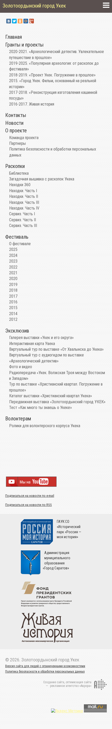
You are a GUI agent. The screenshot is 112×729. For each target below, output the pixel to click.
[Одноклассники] (20, 21)
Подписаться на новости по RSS (28, 505)
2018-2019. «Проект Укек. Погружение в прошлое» (52, 75)
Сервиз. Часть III (23, 225)
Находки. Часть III (24, 202)
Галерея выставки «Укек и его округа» (41, 337)
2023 (13, 261)
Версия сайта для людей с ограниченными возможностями (45, 666)
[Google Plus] (31, 21)
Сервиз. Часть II (22, 219)
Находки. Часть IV (24, 208)
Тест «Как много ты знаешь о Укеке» (40, 407)
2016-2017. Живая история (31, 104)
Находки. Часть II (23, 196)
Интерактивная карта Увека (32, 343)
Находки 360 (19, 184)
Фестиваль (16, 237)
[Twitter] (14, 21)
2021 (13, 272)
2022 (13, 267)
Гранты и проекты (24, 45)
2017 (13, 296)
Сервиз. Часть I (22, 213)
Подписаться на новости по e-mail (29, 496)
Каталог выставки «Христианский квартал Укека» (50, 395)
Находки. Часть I (23, 190)
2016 (13, 302)
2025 (13, 249)
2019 (13, 284)
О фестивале (20, 243)
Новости (14, 123)
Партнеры (17, 143)
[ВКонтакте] (8, 21)
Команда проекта (24, 137)
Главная (13, 37)
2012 (13, 319)
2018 (13, 290)
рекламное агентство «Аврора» (70, 686)
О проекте (16, 130)
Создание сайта (53, 682)
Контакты (15, 115)
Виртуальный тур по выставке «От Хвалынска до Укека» (56, 349)
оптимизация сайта (78, 682)
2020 (13, 278)
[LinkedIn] (37, 21)
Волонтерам (18, 418)
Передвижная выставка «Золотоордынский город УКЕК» (57, 401)
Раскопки (15, 166)
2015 (13, 307)
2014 (13, 313)
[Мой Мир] (25, 21)
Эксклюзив (17, 331)
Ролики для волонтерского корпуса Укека (44, 425)
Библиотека (19, 173)
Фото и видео (20, 366)
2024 (13, 255)
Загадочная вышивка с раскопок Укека (41, 179)
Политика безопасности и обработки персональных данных (45, 671)
